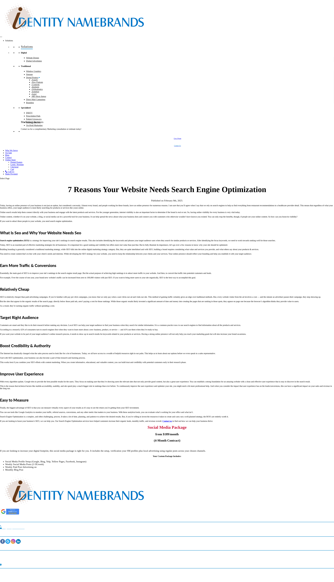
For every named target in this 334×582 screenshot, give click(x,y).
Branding (30, 103)
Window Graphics (33, 71)
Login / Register (17, 164)
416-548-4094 (9, 525)
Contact (8, 157)
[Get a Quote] (177, 142)
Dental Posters (32, 77)
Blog (7, 155)
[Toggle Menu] (1, 36)
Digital (85, 553)
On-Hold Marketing (34, 125)
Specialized (86, 560)
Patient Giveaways (33, 119)
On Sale (8, 153)
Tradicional (86, 557)
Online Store (10, 160)
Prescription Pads (33, 116)
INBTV (29, 113)
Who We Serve (11, 150)
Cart (12, 169)
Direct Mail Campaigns (35, 99)
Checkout (14, 167)
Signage (29, 74)
